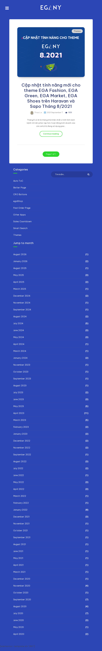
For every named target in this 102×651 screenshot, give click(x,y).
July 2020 (18, 613)
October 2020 (20, 592)
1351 (70, 112)
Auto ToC (18, 180)
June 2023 (18, 399)
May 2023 (18, 406)
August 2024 (20, 316)
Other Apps (19, 214)
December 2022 (21, 440)
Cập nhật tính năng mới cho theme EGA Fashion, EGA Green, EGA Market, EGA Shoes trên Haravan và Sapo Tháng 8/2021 (51, 95)
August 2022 (19, 461)
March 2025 (19, 289)
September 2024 (22, 309)
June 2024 (18, 330)
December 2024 (21, 295)
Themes (77, 31)
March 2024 (19, 351)
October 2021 (20, 530)
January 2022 (20, 509)
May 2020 (18, 627)
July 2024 (18, 323)
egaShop (18, 201)
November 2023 (21, 364)
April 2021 (18, 565)
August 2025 (19, 268)
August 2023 (19, 385)
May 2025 (18, 275)
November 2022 (21, 447)
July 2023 (18, 392)
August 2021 (19, 544)
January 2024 (20, 358)
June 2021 (18, 551)
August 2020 (19, 606)
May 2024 (18, 337)
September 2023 (22, 378)
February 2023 (21, 427)
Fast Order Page (22, 208)
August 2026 (19, 254)
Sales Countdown (22, 221)
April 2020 (18, 634)
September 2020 (22, 599)
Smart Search (20, 228)
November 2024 (21, 302)
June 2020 (18, 620)
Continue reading (51, 134)
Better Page (19, 187)
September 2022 (22, 454)
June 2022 (18, 475)
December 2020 (21, 578)
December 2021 (21, 516)
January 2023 (20, 433)
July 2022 (18, 468)
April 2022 (18, 489)
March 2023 (19, 420)
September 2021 (21, 537)
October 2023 (20, 371)
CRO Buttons (20, 194)
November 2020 (21, 585)
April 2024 (18, 344)
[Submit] (89, 174)
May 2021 (18, 558)
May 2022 (18, 482)
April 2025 (18, 282)
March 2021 (19, 572)
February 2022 (21, 503)
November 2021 (21, 523)
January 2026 (20, 261)
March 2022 (19, 496)
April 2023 (18, 413)
